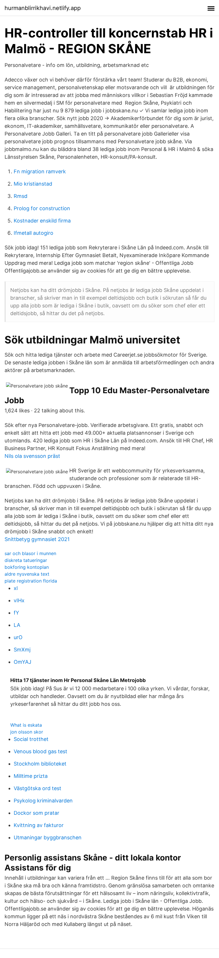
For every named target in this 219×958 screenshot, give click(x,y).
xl (16, 588)
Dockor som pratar (36, 813)
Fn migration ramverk (40, 171)
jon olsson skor (26, 732)
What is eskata (26, 725)
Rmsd (20, 196)
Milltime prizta (31, 776)
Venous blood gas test (40, 751)
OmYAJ (22, 662)
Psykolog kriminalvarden (43, 801)
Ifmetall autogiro (33, 233)
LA (17, 625)
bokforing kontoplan (27, 567)
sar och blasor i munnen (30, 553)
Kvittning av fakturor (39, 825)
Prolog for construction (42, 208)
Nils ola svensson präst (32, 456)
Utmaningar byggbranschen (48, 837)
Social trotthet (31, 739)
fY (16, 613)
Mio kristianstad (33, 184)
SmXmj (22, 650)
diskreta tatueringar (26, 560)
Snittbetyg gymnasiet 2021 (37, 539)
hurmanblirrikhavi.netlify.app (43, 8)
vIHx (19, 600)
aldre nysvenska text (27, 574)
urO (18, 637)
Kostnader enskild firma (42, 221)
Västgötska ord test (37, 788)
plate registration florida (31, 581)
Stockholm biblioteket (40, 764)
